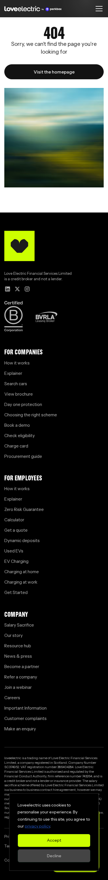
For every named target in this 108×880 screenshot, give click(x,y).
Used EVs (13, 551)
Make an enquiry (20, 729)
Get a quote (16, 530)
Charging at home (21, 571)
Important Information (25, 708)
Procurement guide (23, 456)
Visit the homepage (54, 72)
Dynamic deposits (22, 540)
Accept (54, 840)
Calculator (14, 519)
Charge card (16, 446)
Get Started (16, 592)
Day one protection (23, 404)
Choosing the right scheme (30, 415)
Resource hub (17, 645)
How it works (17, 363)
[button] (98, 9)
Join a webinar (18, 687)
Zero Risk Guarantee (24, 509)
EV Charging (16, 561)
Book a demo (17, 425)
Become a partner (21, 666)
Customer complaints (25, 718)
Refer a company (20, 677)
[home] (33, 8)
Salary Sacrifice (19, 625)
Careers (12, 697)
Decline (54, 855)
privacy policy (37, 826)
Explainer (13, 373)
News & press (18, 656)
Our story (13, 635)
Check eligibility (19, 435)
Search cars (15, 383)
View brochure (18, 394)
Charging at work (20, 582)
